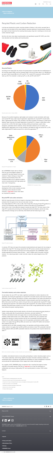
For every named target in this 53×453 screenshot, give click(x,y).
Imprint (4, 436)
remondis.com (19, 425)
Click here (10, 191)
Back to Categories (7, 11)
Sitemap (4, 445)
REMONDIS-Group (6, 448)
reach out (27, 366)
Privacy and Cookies (7, 440)
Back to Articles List (9, 13)
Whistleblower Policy (7, 443)
